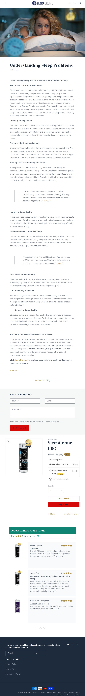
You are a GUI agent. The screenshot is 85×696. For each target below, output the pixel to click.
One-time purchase (60, 464)
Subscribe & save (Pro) (59, 472)
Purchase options (55, 460)
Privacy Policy (11, 664)
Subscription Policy (13, 674)
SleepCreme (27, 692)
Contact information (58, 695)
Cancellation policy (73, 695)
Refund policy (51, 692)
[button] (4, 3)
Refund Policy (11, 669)
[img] (16, 536)
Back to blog (44, 380)
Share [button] (14, 370)
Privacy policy (62, 692)
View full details (70, 514)
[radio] (50, 464)
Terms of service (74, 692)
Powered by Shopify (38, 692)
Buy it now (64, 505)
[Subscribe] (35, 653)
